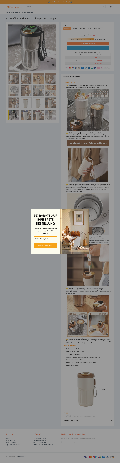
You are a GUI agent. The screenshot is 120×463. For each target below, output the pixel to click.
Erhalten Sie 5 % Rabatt (45, 245)
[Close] (87, 211)
